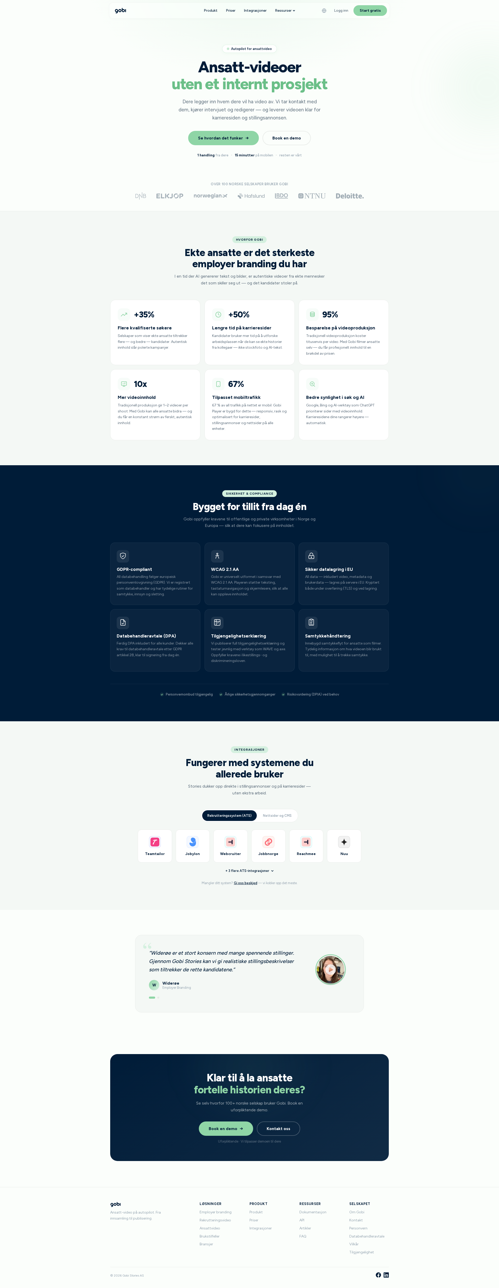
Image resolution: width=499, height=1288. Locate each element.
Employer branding (216, 1212)
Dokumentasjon (312, 1212)
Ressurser (283, 10)
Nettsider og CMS (277, 816)
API (301, 1220)
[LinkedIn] (386, 1275)
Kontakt (356, 1220)
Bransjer (206, 1244)
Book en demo (286, 138)
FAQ (302, 1236)
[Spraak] (324, 10)
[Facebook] (378, 1275)
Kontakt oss (278, 1128)
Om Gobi (356, 1212)
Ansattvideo (210, 1228)
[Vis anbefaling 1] (150, 998)
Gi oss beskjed (245, 883)
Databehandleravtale (366, 1236)
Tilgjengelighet (361, 1252)
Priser (230, 10)
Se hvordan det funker (220, 138)
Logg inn (341, 10)
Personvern (358, 1228)
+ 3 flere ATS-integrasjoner (247, 871)
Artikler (305, 1228)
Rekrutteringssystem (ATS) (229, 816)
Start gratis (370, 10)
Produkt (211, 10)
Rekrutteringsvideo (215, 1220)
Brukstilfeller (210, 1236)
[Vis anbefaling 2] (156, 998)
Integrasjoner (255, 10)
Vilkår (354, 1244)
